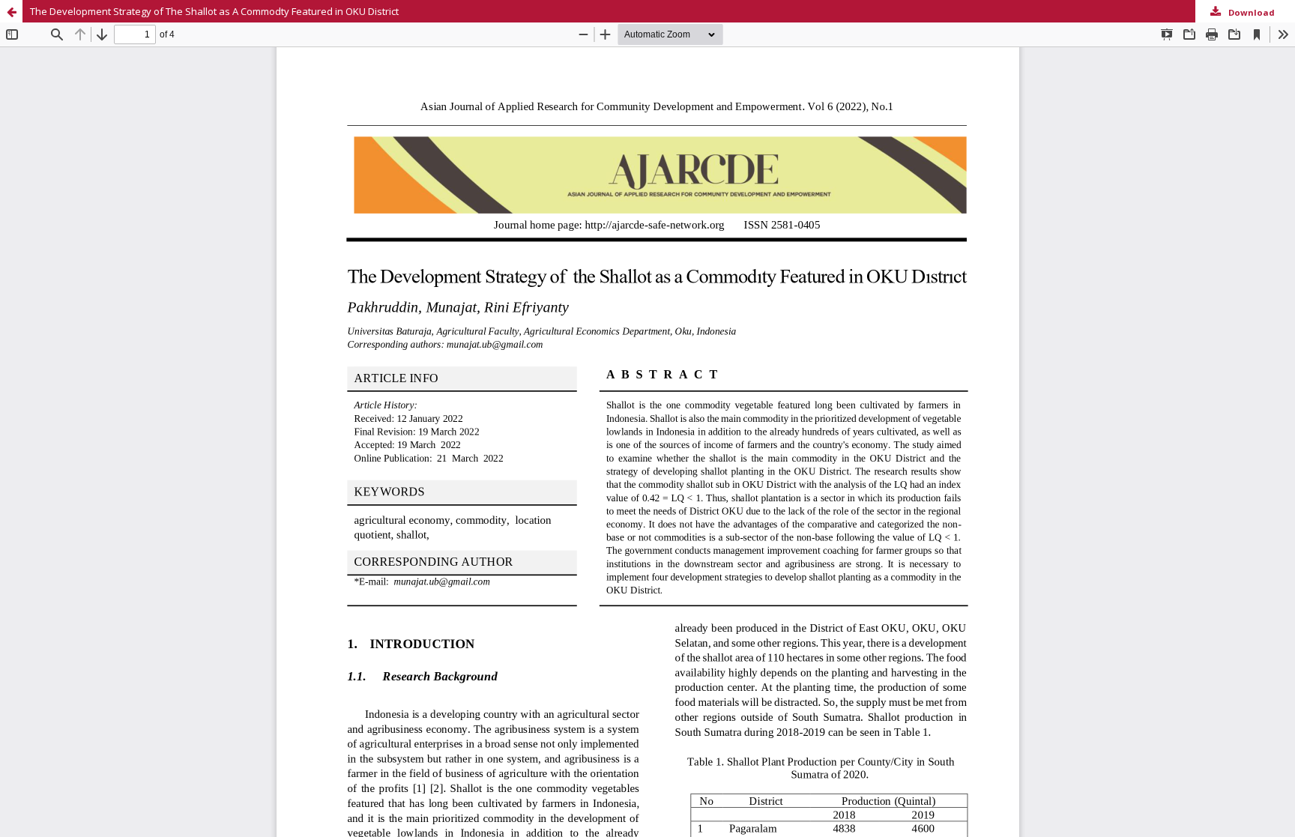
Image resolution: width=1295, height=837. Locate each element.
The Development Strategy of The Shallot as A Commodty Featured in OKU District (214, 11)
